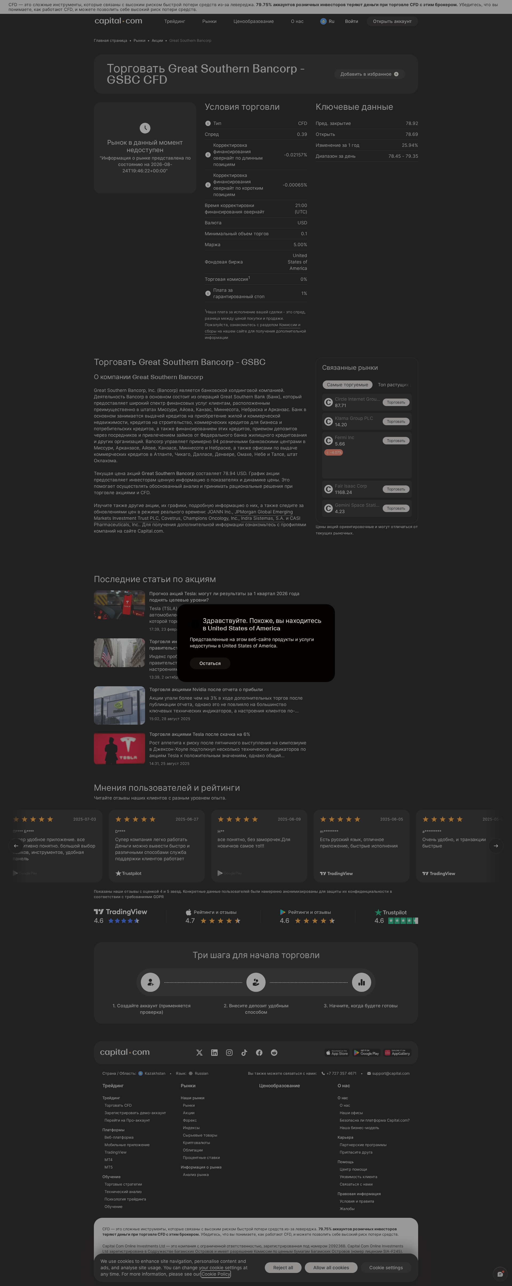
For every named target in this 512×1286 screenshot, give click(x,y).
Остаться (210, 663)
